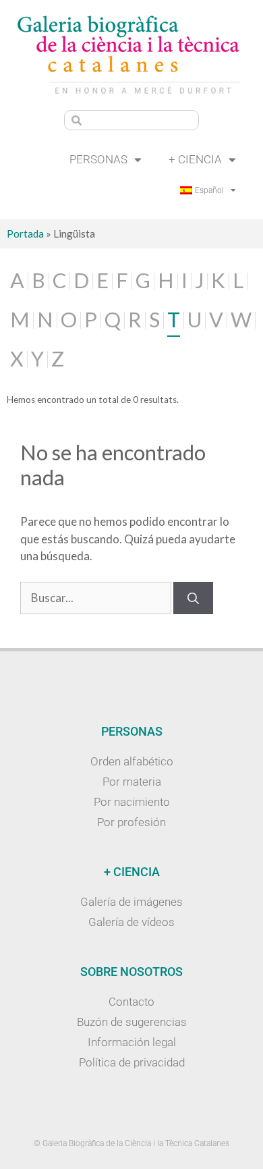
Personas (98, 159)
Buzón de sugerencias (132, 1022)
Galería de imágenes (131, 901)
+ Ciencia (195, 159)
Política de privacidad (132, 1062)
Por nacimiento (132, 802)
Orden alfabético (131, 761)
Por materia (132, 781)
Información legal (132, 1042)
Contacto (131, 1001)
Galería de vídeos (131, 922)
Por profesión (131, 822)
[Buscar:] (96, 598)
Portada (25, 233)
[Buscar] (193, 598)
